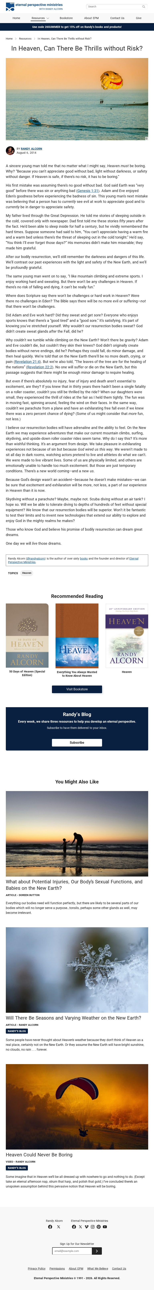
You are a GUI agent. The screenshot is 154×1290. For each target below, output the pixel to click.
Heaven (26, 572)
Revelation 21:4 (27, 362)
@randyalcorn (36, 558)
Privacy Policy (37, 1268)
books (84, 558)
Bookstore (66, 18)
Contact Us (117, 18)
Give (138, 18)
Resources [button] (38, 18)
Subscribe (77, 743)
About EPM (91, 18)
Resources (25, 38)
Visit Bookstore (77, 689)
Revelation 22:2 (39, 367)
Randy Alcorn (31, 148)
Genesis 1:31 (87, 191)
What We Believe (97, 1268)
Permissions (57, 1268)
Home (16, 18)
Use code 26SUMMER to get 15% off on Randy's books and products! (77, 26)
